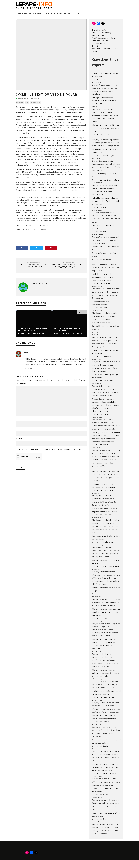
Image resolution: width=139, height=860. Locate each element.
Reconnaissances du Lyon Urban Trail (37, 265)
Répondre (29, 368)
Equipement (19, 102)
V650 (37, 239)
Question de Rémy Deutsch (103, 697)
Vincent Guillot (23, 98)
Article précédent (34, 262)
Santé (49, 13)
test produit (30, 239)
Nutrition (38, 13)
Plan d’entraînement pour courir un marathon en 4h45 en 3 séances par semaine (106, 612)
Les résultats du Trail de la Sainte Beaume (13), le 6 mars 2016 (65, 266)
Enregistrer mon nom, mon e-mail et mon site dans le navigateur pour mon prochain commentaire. (49, 450)
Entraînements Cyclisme (106, 38)
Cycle (27, 102)
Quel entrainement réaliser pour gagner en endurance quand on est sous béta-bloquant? (105, 767)
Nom (17, 419)
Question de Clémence (101, 259)
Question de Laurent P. (101, 283)
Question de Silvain (100, 676)
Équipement (60, 13)
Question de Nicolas (100, 746)
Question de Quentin (100, 722)
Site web (19, 438)
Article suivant (69, 262)
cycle (18, 239)
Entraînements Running (101, 33)
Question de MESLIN (100, 134)
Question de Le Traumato (102, 490)
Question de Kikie (99, 819)
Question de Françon (100, 332)
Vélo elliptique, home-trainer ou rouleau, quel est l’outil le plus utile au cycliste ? (106, 201)
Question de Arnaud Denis (102, 381)
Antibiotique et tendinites (102, 463)
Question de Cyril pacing (102, 414)
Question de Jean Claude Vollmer (105, 180)
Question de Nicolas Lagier (103, 156)
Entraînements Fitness (101, 41)
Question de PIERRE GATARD (104, 773)
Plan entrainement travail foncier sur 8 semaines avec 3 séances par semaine (106, 128)
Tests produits (35, 102)
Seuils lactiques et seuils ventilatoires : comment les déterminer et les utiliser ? (103, 277)
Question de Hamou (100, 445)
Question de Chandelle (101, 356)
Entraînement (24, 13)
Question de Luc (98, 79)
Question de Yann (99, 207)
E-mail (18, 428)
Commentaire (21, 383)
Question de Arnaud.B (101, 594)
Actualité (73, 13)
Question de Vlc (98, 466)
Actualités (96, 49)
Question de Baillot (100, 795)
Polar (23, 239)
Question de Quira (99, 308)
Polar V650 (29, 230)
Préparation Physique (109, 49)
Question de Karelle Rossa (103, 542)
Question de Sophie (100, 618)
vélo (42, 239)
